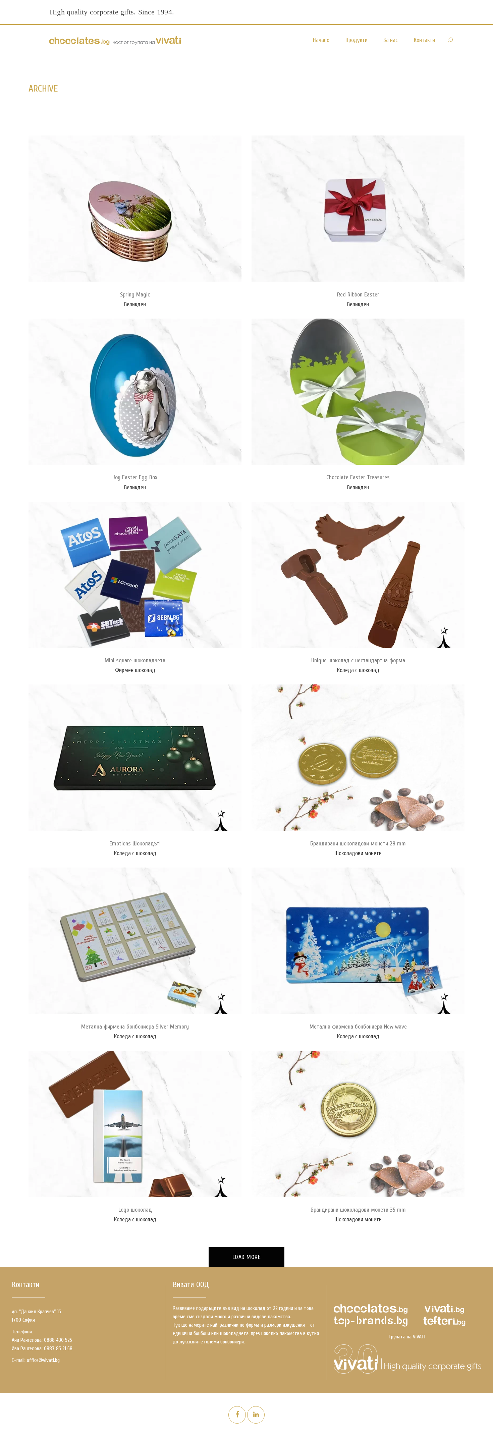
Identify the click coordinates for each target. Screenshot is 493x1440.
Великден (135, 304)
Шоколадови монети (358, 853)
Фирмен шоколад (135, 670)
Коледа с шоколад (358, 670)
